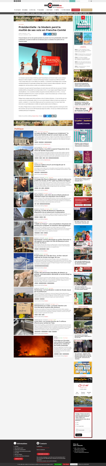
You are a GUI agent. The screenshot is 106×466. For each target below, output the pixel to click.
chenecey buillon (44, 331)
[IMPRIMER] (55, 34)
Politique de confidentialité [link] (83, 464)
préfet (43, 188)
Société (49, 147)
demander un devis (43, 454)
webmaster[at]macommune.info (43, 462)
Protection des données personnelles (23, 451)
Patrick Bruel (41, 142)
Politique (21, 24)
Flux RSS (17, 452)
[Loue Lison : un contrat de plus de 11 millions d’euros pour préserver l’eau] (23, 324)
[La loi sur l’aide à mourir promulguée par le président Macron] (23, 167)
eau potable (54, 331)
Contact (16, 446)
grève (40, 314)
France (35, 163)
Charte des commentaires (20, 449)
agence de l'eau (37, 331)
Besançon (36, 177)
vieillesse (45, 232)
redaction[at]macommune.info (43, 447)
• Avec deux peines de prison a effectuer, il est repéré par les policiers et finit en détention (83, 63)
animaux (36, 283)
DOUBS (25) (36, 254)
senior (42, 232)
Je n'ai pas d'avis (80, 426)
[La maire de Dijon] (23, 136)
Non (78, 424)
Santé (51, 209)
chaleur (36, 314)
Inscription (79, 204)
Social (56, 304)
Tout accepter (58, 464)
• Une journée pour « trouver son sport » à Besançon (82, 67)
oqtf (38, 203)
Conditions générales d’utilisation (22, 455)
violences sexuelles (48, 142)
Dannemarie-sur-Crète (39, 304)
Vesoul (36, 193)
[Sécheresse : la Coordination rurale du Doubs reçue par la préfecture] (23, 292)
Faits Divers (40, 131)
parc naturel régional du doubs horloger (41, 265)
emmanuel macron (44, 172)
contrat (50, 331)
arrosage (36, 188)
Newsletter (18, 458)
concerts (36, 142)
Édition (55, 7)
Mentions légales (18, 454)
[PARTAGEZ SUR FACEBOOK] (44, 34)
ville (44, 217)
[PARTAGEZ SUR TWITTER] (47, 34)
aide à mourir (37, 172)
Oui (77, 422)
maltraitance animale (42, 283)
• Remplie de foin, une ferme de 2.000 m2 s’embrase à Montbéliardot (83, 54)
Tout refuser (66, 464)
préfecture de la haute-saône (45, 203)
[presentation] (74, 314)
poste (43, 314)
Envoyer (79, 435)
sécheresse (47, 188)
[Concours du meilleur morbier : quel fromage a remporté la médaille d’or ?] (83, 170)
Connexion (87, 204)
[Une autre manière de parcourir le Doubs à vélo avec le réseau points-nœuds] (83, 279)
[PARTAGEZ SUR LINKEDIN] (50, 34)
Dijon (35, 131)
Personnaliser (74, 464)
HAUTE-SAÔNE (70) (38, 147)
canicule (41, 217)
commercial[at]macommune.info (43, 450)
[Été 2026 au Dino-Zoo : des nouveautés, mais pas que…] (83, 214)
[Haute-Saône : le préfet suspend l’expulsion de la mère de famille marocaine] (23, 151)
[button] (89, 1)
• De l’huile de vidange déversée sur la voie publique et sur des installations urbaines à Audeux (82, 58)
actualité (41, 177)
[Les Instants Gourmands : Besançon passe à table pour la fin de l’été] (83, 327)
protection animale (51, 283)
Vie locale (55, 209)
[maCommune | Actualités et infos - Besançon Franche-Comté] (53, 5)
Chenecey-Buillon (38, 319)
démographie (37, 232)
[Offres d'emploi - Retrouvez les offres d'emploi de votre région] (83, 112)
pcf (39, 188)
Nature (46, 177)
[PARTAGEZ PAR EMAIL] (52, 34)
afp (35, 203)
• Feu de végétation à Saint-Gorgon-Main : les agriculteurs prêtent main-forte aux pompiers (83, 50)
